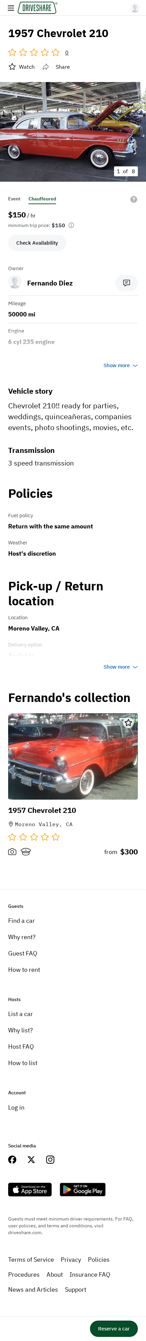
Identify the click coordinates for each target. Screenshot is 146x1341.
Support (75, 1289)
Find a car (21, 921)
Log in (16, 1107)
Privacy (71, 1259)
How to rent (24, 970)
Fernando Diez (50, 283)
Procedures (24, 1274)
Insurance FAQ (90, 1274)
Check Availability (37, 243)
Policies (99, 1259)
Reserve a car (114, 1328)
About (55, 1274)
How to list (22, 1063)
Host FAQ (21, 1046)
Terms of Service (31, 1259)
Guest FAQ (22, 953)
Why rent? (22, 937)
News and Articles (33, 1289)
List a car (20, 1014)
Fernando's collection (69, 697)
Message (126, 283)
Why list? (20, 1030)
